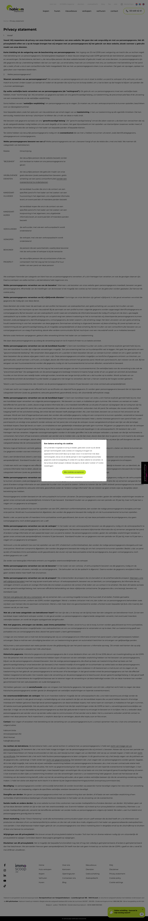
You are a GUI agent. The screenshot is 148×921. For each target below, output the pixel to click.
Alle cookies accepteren (74, 472)
